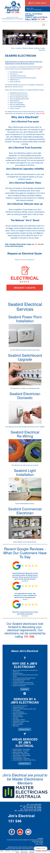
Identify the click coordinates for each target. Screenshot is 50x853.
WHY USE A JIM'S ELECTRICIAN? (24, 665)
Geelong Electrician (17, 757)
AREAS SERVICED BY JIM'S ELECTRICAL (25, 742)
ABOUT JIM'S (29, 8)
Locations (18, 48)
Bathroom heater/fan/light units (20, 713)
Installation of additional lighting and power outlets (24, 709)
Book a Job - (25, 851)
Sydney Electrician (17, 755)
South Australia (26, 749)
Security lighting (16, 710)
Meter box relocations (18, 724)
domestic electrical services (30, 427)
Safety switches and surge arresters (21, 721)
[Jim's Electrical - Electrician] (12, 7)
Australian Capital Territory (29, 760)
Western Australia (25, 753)
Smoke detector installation (19, 719)
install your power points (29, 350)
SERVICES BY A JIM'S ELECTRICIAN (25, 700)
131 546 (38, 69)
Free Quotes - (16, 851)
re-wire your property (32, 465)
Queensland (26, 750)
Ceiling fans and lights (18, 716)
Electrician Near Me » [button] (25, 763)
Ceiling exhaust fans (17, 715)
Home (13, 48)
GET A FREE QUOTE (38, 3)
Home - (2, 851)
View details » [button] (24, 689)
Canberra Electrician (17, 760)
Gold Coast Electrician (18, 758)
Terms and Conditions (38, 842)
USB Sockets (16, 726)
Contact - (39, 851)
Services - (8, 851)
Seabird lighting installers (27, 503)
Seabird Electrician (42, 49)
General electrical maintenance (20, 706)
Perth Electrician (16, 753)
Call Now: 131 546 (40, 848)
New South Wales (26, 755)
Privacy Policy (39, 844)
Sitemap (31, 852)
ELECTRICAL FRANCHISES (34, 9)
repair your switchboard (29, 388)
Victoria (25, 752)
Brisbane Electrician (17, 750)
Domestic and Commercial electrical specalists (23, 684)
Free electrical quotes (18, 673)
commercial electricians (29, 542)
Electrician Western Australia (31, 48)
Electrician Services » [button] (25, 729)
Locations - (32, 851)
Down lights (15, 718)
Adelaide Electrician (17, 749)
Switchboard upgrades (18, 722)
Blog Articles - (25, 852)
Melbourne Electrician (18, 752)
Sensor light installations (18, 712)
